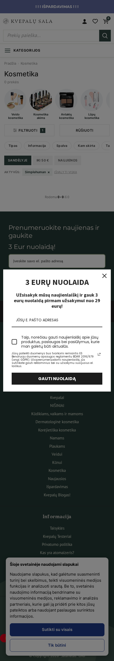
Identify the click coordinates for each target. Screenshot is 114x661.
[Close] (104, 275)
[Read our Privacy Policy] (99, 354)
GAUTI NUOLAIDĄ (57, 379)
